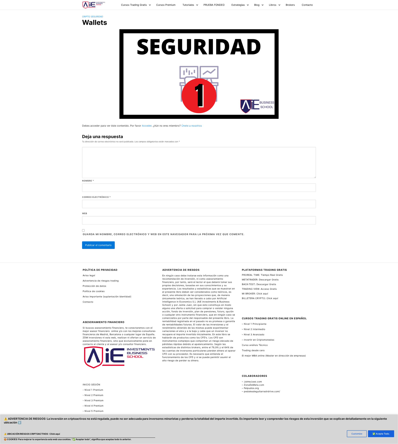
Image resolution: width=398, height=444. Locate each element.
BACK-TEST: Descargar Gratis (259, 284)
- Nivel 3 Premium (93, 400)
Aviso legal (89, 275)
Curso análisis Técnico (255, 345)
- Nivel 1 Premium (93, 389)
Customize (356, 433)
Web (84, 213)
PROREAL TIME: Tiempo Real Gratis (262, 275)
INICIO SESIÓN (91, 384)
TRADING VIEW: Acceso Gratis (259, 289)
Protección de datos (94, 286)
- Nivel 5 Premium (93, 411)
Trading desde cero (253, 350)
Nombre (88, 180)
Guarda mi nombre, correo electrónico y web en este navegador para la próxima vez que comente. (163, 234)
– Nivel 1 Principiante (254, 324)
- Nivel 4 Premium (93, 405)
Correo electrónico (96, 197)
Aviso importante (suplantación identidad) (107, 296)
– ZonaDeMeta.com (253, 385)
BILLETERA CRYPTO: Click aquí (260, 298)
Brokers (290, 4)
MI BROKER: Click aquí (255, 293)
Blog (256, 4)
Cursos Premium (166, 4)
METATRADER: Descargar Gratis (260, 279)
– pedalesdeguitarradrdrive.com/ (261, 391)
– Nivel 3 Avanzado (253, 334)
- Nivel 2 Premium (93, 395)
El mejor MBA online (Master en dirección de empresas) (274, 355)
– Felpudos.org (250, 388)
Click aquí (54, 433)
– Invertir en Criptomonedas (258, 339)
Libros (272, 4)
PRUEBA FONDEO (214, 4)
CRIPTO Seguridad (92, 16)
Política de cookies (94, 291)
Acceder (147, 125)
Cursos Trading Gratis (134, 4)
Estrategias (238, 4)
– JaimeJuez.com (252, 381)
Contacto (307, 4)
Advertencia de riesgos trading (101, 280)
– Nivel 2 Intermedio (253, 329)
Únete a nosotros (191, 125)
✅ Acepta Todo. (381, 433)
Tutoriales (188, 4)
